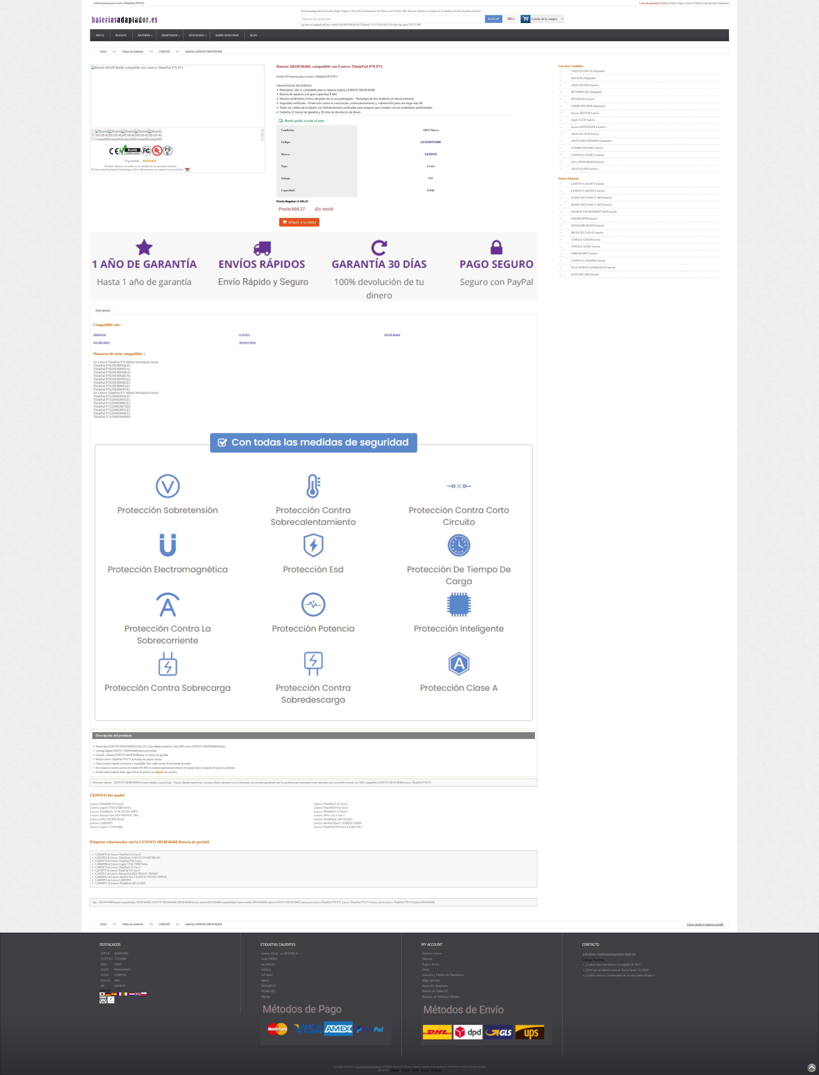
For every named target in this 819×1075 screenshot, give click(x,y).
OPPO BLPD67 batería (584, 253)
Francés (405, 1070)
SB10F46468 (392, 335)
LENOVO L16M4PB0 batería (588, 260)
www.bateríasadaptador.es (368, 1066)
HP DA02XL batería (582, 99)
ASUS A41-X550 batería (585, 134)
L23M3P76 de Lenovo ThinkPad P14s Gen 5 (118, 860)
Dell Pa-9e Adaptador (583, 78)
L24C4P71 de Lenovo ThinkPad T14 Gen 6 (117, 870)
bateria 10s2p (269, 953)
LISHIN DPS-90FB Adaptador (588, 106)
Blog (253, 35)
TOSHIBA (120, 958)
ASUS (104, 975)
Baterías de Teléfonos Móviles (441, 996)
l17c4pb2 (267, 975)
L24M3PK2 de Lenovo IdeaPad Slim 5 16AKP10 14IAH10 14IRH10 (131, 876)
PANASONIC (122, 969)
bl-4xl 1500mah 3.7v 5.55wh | (368, 24)
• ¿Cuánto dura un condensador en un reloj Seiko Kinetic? (619, 975)
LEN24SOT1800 (431, 142)
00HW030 (99, 335)
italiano (425, 1070)
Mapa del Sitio (431, 980)
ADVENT (120, 985)
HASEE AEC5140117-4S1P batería (591, 197)
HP (103, 985)
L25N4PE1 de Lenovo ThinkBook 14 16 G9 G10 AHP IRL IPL (128, 857)
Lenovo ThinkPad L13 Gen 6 (330, 811)
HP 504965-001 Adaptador (586, 91)
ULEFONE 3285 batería (585, 274)
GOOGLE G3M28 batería (585, 239)
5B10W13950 (247, 343)
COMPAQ (120, 975)
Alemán (394, 1070)
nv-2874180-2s (289, 953)
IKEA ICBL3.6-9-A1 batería (587, 232)
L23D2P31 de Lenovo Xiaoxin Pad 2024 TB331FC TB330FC (127, 873)
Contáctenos (723, 3)
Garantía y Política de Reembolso (443, 975)
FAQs (425, 969)
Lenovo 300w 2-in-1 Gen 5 (329, 815)
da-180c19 (267, 964)
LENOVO (164, 51)
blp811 (265, 980)
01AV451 (244, 335)
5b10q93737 (268, 985)
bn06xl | (336, 24)
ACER (104, 969)
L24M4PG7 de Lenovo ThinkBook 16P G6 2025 (120, 883)
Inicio (100, 35)
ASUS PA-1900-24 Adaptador (588, 71)
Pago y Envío (430, 964)
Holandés (436, 1070)
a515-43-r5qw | (391, 24)
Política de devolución (704, 3)
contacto (158, 772)
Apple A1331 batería (583, 119)
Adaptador (169, 35)
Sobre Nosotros (227, 35)
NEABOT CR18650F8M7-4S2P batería (594, 211)
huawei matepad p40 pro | (318, 24)
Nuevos (121, 35)
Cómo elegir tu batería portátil (705, 924)
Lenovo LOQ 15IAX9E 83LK (107, 819)
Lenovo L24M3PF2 (101, 823)
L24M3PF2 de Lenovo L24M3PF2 (113, 880)
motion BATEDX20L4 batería (588, 127)
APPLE (105, 953)
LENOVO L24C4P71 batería (587, 183)
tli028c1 (266, 969)
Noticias (427, 958)
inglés (415, 1070)
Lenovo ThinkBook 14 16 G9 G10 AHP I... (114, 811)
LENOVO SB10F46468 (126, 782)
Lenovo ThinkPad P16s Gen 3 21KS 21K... (338, 826)
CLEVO (105, 980)
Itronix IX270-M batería (585, 113)
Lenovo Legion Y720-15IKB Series (110, 807)
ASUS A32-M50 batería (584, 85)
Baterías (144, 35)
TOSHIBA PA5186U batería (587, 147)
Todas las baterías (133, 51)
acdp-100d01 (269, 958)
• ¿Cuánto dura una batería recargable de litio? (611, 964)
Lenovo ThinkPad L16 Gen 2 (330, 803)
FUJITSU (106, 958)
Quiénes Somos (668, 3)
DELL (104, 964)
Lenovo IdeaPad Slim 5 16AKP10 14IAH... (338, 823)
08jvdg (265, 996)
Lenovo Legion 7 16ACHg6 (106, 826)
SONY (118, 964)
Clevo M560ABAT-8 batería (587, 162)
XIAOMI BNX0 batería (584, 218)
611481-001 (268, 991)
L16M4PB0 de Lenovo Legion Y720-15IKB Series (121, 864)
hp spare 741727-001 (410, 24)
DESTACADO (196, 35)
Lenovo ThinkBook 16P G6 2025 (333, 819)
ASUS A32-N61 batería (584, 168)
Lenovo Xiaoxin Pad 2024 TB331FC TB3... (115, 815)
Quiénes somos (432, 953)
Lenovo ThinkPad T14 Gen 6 (107, 803)
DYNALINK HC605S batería (587, 225)
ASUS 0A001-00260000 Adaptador (591, 140)
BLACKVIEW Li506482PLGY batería (593, 267)
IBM (116, 980)
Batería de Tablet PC (435, 991)
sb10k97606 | (346, 24)
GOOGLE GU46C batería (585, 246)
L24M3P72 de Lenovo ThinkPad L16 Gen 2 (117, 867)
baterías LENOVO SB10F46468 (203, 51)
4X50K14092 (101, 343)
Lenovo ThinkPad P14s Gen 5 (331, 807)
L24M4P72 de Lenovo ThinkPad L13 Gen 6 (117, 854)
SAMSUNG (121, 953)
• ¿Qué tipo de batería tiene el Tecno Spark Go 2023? (616, 970)
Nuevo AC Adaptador (435, 985)
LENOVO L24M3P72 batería (588, 190)
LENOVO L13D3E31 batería (587, 154)
